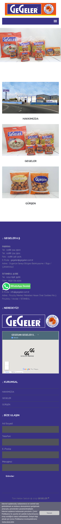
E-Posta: (6, 449)
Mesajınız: (7, 461)
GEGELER (30, 161)
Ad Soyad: (7, 423)
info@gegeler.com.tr (20, 292)
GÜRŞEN (30, 203)
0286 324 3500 (13, 250)
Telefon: (6, 436)
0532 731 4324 (14, 280)
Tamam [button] (49, 513)
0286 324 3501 (13, 253)
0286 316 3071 (14, 257)
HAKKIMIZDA (30, 118)
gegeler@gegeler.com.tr (22, 260)
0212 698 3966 (13, 277)
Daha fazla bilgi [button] (8, 522)
